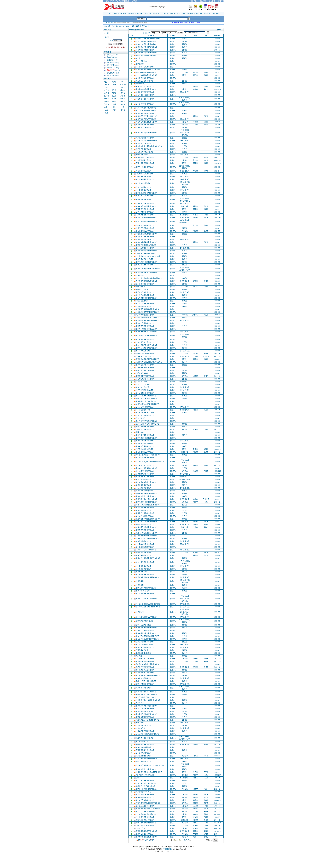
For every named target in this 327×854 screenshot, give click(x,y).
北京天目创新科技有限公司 (145, 647)
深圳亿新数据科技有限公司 (145, 684)
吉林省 (106, 87)
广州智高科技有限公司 (144, 177)
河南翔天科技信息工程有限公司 (147, 831)
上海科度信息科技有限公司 (145, 203)
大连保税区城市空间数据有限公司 (147, 312)
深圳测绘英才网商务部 (144, 653)
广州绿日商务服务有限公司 (145, 826)
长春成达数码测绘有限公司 (145, 731)
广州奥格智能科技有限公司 (145, 215)
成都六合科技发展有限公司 (145, 50)
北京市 (106, 82)
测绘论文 (156, 13)
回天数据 (139, 656)
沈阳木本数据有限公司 (144, 351)
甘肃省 (114, 104)
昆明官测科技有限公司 (144, 149)
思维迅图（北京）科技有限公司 (147, 370)
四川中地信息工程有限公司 (145, 465)
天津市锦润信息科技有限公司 (146, 41)
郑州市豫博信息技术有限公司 (146, 692)
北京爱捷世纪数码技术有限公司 (147, 633)
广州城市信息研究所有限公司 (146, 550)
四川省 (106, 96)
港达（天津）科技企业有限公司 (147, 399)
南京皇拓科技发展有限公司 (145, 477)
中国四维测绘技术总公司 (144, 390)
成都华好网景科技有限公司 (145, 508)
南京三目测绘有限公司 (144, 187)
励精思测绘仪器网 (142, 373)
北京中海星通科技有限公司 (145, 446)
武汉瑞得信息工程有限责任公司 (147, 116)
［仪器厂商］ (110, 75)
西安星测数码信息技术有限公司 (147, 53)
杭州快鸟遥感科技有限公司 (145, 806)
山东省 (106, 93)
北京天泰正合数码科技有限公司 (147, 336)
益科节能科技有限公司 (144, 725)
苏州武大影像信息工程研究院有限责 (148, 604)
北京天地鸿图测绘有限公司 (145, 479)
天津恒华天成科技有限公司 (145, 427)
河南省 (122, 99)
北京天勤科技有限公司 (144, 510)
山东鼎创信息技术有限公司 (145, 67)
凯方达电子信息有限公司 (144, 81)
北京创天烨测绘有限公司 (144, 259)
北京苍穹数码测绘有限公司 (145, 376)
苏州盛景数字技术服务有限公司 (147, 493)
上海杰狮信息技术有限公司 (145, 92)
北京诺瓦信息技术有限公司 (145, 196)
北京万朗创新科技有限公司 (145, 326)
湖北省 (114, 99)
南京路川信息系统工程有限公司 (147, 599)
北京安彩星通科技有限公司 (145, 575)
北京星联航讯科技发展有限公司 (147, 113)
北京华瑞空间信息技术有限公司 (147, 438)
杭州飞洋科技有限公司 (144, 761)
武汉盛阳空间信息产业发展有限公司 (148, 455)
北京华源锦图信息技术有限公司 (147, 89)
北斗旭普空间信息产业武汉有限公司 (148, 809)
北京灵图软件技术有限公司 (145, 717)
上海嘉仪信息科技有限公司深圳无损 (148, 39)
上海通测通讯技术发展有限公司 (147, 234)
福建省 (122, 90)
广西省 (122, 96)
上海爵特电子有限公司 (144, 753)
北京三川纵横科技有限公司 (145, 304)
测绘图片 (140, 13)
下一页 (183, 840)
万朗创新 (139, 703)
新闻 (115, 13)
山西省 (114, 96)
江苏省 (114, 93)
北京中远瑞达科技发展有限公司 (147, 345)
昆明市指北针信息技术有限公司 (147, 141)
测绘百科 (207, 13)
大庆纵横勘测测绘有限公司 (145, 315)
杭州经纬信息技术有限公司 (145, 471)
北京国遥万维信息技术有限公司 (147, 133)
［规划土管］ (110, 65)
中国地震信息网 (141, 382)
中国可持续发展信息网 (144, 384)
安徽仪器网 (140, 723)
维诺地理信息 (140, 728)
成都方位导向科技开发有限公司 (147, 47)
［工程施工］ (110, 68)
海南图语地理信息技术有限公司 (147, 122)
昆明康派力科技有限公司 (144, 152)
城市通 (138, 58)
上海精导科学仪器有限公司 (145, 95)
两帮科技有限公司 (142, 650)
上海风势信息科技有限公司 (145, 415)
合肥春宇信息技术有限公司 (145, 667)
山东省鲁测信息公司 (143, 410)
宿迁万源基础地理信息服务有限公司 (148, 519)
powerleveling (140, 84)
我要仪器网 (140, 432)
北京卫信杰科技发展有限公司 (146, 111)
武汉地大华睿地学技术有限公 (146, 218)
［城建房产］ (110, 73)
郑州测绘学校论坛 (142, 290)
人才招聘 (182, 13)
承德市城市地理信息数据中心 (146, 55)
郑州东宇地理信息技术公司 (145, 295)
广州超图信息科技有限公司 (145, 817)
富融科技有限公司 (142, 572)
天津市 (114, 82)
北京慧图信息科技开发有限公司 (147, 714)
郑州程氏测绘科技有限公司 (145, 138)
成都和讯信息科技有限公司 (145, 237)
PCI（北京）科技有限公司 (145, 775)
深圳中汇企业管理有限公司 (145, 834)
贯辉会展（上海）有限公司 (145, 356)
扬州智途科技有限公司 (144, 190)
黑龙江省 (123, 85)
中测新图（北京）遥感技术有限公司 (148, 700)
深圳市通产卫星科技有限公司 (146, 783)
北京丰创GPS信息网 (143, 591)
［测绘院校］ (110, 57)
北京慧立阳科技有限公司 (144, 711)
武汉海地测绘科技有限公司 (145, 795)
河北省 (122, 87)
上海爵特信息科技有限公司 (145, 99)
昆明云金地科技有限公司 (144, 449)
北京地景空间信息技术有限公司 (147, 262)
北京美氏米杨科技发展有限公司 (147, 706)
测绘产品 (199, 13)
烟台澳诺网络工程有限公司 (145, 673)
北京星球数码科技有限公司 (145, 339)
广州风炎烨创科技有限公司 (145, 544)
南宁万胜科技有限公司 (144, 200)
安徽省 (106, 102)
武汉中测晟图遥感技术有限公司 (147, 206)
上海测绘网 (140, 275)
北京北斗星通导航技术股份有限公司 (148, 675)
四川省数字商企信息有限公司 (146, 814)
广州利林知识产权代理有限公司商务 (148, 256)
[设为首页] (225, 1)
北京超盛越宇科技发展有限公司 (147, 332)
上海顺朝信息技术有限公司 (145, 127)
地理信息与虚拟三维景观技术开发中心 (149, 362)
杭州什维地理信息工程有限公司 (147, 617)
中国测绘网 (140, 612)
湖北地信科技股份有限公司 (145, 820)
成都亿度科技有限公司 (144, 485)
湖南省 (106, 99)
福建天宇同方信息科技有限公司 (147, 533)
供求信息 (173, 13)
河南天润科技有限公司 (144, 488)
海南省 (106, 104)
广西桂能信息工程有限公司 (145, 342)
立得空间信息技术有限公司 (145, 562)
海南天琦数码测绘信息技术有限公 (147, 309)
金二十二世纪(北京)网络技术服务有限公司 (150, 462)
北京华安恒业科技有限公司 (145, 435)
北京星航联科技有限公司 (144, 645)
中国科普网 (140, 585)
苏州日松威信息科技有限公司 (146, 108)
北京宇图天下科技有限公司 (145, 143)
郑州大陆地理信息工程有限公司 (147, 482)
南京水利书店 (140, 418)
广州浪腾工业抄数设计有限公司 (147, 253)
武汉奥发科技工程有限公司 (145, 670)
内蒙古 (106, 107)
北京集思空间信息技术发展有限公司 (148, 269)
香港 (114, 107)
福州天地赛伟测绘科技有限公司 (147, 536)
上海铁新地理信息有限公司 (145, 516)
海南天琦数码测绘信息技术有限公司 (148, 505)
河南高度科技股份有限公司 (145, 750)
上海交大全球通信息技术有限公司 (147, 318)
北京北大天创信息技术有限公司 (147, 251)
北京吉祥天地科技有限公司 (145, 265)
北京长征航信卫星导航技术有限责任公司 (150, 146)
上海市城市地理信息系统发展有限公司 (149, 278)
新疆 (114, 110)
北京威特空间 (140, 64)
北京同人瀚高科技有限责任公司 (147, 329)
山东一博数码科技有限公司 (145, 212)
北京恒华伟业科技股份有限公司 (147, 811)
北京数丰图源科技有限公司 (145, 441)
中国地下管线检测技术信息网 (146, 44)
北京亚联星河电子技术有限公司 (147, 628)
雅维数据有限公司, (142, 155)
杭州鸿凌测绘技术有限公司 (145, 354)
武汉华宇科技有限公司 (144, 555)
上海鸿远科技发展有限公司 (145, 306)
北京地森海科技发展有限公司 (146, 588)
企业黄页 (126, 26)
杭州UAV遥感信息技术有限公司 (147, 72)
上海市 (122, 82)
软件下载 (165, 13)
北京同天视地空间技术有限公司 (147, 496)
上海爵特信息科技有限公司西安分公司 (149, 772)
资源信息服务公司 (142, 301)
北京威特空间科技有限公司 (145, 458)
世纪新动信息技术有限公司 (145, 174)
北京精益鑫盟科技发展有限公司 (147, 273)
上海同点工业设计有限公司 (145, 630)
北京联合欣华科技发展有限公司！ (147, 193)
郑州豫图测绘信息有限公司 (145, 524)
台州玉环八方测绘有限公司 (145, 368)
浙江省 (114, 90)
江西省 (114, 85)
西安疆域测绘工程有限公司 (145, 157)
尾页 (187, 840)
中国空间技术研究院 (143, 387)
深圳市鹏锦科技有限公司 (144, 621)
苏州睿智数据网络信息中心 (145, 491)
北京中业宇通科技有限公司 (145, 781)
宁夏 (122, 107)
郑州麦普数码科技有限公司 (145, 800)
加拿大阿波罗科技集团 (144, 625)
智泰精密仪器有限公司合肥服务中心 (148, 607)
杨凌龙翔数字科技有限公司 (145, 474)
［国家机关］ (110, 55)
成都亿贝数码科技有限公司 (145, 709)
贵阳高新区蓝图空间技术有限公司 (147, 639)
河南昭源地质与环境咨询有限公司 (147, 359)
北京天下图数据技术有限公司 (146, 245)
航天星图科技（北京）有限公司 (147, 695)
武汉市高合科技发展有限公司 (146, 119)
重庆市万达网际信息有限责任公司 (147, 424)
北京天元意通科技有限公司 (145, 248)
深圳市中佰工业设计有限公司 (146, 681)
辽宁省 (114, 87)
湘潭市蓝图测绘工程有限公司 (146, 823)
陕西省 (122, 102)
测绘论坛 (131, 13)
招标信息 (123, 13)
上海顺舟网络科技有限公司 (145, 78)
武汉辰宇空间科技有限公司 (145, 513)
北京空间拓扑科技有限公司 (145, 167)
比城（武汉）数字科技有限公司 (147, 522)
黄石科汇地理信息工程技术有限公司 (148, 664)
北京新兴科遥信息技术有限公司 (147, 789)
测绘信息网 (116, 26)
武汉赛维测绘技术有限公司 (145, 547)
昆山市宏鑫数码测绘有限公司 (146, 396)
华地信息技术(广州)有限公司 (146, 786)
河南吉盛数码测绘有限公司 (145, 163)
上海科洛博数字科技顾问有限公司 (147, 538)
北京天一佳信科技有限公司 (145, 323)
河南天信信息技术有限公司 (145, 209)
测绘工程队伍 (140, 287)
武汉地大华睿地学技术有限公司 (147, 242)
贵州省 (122, 93)
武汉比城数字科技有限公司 (145, 393)
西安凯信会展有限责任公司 (145, 239)
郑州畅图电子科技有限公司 (145, 744)
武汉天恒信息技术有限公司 (145, 407)
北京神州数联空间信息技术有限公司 (148, 320)
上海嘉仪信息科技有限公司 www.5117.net (150, 765)
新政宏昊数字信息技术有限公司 (147, 527)
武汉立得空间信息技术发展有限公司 (148, 558)
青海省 (122, 104)
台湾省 (122, 110)
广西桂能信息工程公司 (144, 171)
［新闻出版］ (110, 60)
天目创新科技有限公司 (144, 541)
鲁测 (137, 778)
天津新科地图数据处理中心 (145, 444)
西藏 (106, 110)
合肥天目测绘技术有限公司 (145, 179)
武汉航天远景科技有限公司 (145, 678)
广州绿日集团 (140, 828)
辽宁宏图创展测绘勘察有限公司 (147, 281)
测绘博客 (148, 13)
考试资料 (215, 13)
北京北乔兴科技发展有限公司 (146, 401)
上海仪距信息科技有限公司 (145, 228)
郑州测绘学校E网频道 (143, 792)
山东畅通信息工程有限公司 (145, 659)
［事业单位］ (110, 63)
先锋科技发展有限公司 (144, 553)
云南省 (114, 102)
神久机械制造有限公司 (144, 756)
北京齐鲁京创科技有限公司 (145, 365)
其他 (106, 113)
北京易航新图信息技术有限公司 (147, 661)
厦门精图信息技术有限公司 (145, 292)
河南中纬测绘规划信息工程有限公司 (148, 803)
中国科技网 (140, 581)
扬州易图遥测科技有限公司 (145, 225)
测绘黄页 (190, 13)
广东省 (106, 90)
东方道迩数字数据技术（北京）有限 (148, 70)
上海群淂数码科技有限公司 (145, 379)
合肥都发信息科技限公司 (144, 738)
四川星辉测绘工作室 (143, 742)
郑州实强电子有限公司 (144, 688)
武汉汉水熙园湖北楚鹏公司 (145, 747)
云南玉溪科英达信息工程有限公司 (147, 734)
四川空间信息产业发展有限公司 (147, 421)
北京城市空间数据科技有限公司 (147, 468)
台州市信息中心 (141, 61)
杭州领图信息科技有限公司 (145, 284)
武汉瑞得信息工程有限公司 (145, 86)
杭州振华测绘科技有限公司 (145, 642)
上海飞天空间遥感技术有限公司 (147, 759)
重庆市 (106, 85)
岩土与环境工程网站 (143, 183)
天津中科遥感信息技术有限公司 (147, 222)
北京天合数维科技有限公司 (145, 125)
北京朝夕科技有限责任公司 (145, 413)
